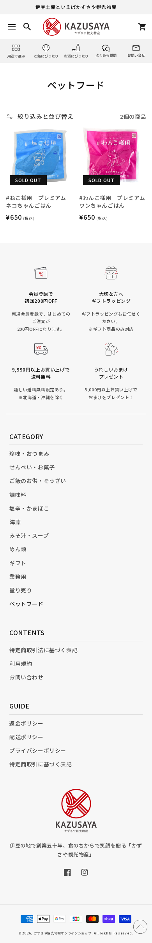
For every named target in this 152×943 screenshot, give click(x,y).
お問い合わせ (26, 677)
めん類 (18, 549)
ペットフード (26, 604)
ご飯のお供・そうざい (37, 481)
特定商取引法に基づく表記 (43, 650)
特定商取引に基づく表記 (40, 764)
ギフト (18, 563)
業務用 (18, 576)
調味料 (18, 494)
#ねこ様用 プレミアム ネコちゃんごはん (36, 201)
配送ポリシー (26, 737)
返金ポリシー (26, 723)
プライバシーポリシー (37, 750)
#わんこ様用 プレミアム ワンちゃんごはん (112, 201)
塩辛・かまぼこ (29, 508)
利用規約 (20, 663)
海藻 (15, 522)
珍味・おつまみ (29, 453)
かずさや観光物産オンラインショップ (63, 933)
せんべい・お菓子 (32, 467)
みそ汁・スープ (29, 535)
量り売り (20, 590)
